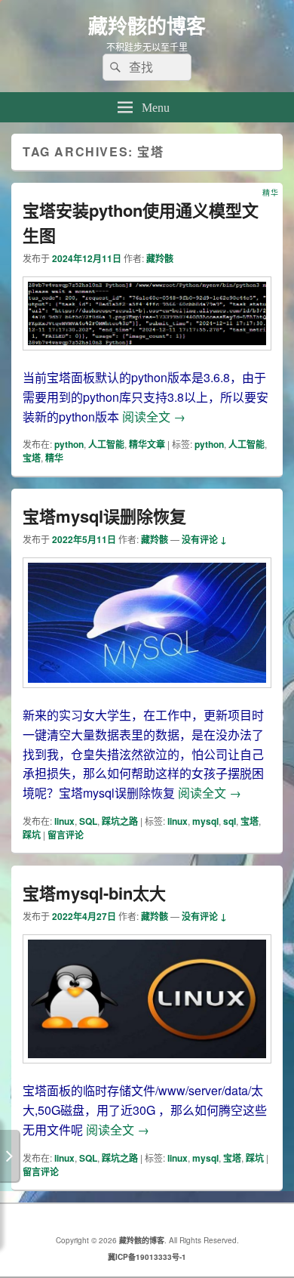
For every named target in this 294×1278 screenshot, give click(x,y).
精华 (54, 458)
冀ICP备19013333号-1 (147, 1257)
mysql (205, 821)
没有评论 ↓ (204, 539)
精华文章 (147, 444)
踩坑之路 (120, 821)
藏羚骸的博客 (147, 25)
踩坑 (32, 834)
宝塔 (32, 458)
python (69, 444)
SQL (88, 821)
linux (64, 821)
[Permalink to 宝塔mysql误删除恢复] (147, 695)
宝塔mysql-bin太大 (94, 893)
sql (229, 821)
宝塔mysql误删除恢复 (104, 516)
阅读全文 (153, 416)
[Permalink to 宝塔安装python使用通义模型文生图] (147, 357)
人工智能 (106, 444)
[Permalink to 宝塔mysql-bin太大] (147, 1070)
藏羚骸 (159, 258)
